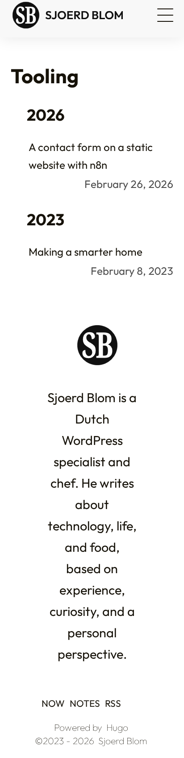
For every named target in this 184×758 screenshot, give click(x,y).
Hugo (117, 727)
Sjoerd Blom (122, 740)
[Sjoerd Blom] (76, 15)
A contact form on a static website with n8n (91, 155)
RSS (113, 703)
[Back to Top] (159, 732)
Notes (86, 703)
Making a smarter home (85, 251)
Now (54, 703)
